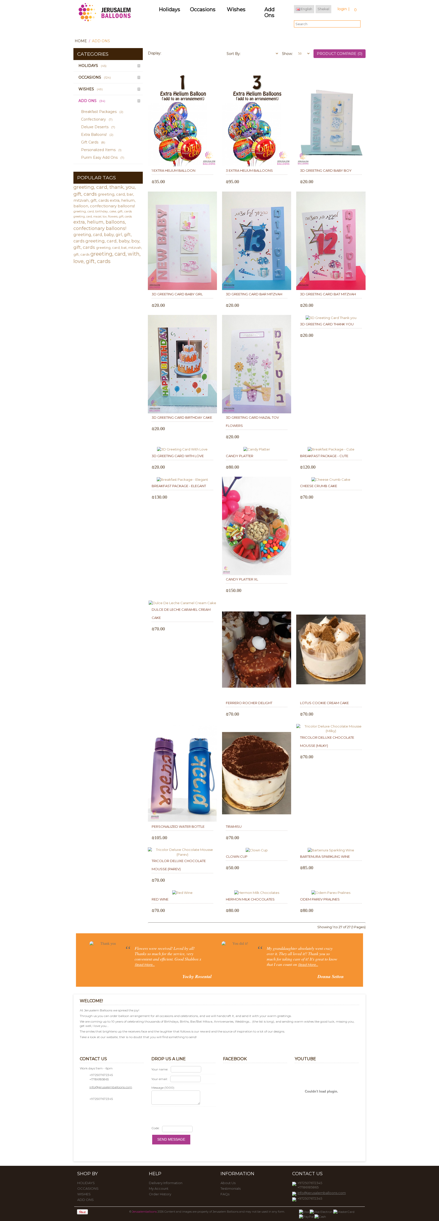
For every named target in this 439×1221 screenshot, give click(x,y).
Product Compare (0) (339, 53)
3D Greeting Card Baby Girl (177, 294)
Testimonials (231, 1188)
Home (81, 41)
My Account (158, 1188)
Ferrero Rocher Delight (249, 703)
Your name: (159, 1069)
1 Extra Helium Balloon (173, 170)
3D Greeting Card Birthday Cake (182, 417)
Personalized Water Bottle (178, 826)
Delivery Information (165, 1183)
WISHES (91, 89)
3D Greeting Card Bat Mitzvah (328, 294)
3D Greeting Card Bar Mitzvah (254, 294)
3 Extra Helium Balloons (249, 170)
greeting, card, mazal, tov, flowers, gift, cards (102, 216)
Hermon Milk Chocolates (250, 899)
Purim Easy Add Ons (102, 157)
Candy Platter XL (242, 579)
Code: (155, 1128)
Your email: (159, 1079)
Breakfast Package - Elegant (179, 486)
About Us (228, 1183)
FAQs (225, 1194)
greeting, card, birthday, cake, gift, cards (102, 211)
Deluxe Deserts (98, 127)
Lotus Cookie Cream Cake (324, 703)
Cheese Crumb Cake (318, 486)
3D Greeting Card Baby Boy (326, 170)
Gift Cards (93, 142)
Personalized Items (101, 150)
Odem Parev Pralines (320, 899)
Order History (160, 1194)
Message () (162, 1087)
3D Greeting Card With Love (178, 456)
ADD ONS (101, 41)
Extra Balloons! (97, 134)
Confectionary (97, 119)
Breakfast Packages (102, 111)
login (342, 8)
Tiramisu (234, 826)
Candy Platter (239, 456)
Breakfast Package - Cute (324, 456)
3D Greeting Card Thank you (327, 324)
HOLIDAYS (92, 65)
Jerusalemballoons (144, 1211)
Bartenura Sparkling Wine (325, 856)
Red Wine (160, 899)
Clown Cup (236, 856)
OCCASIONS (95, 77)
